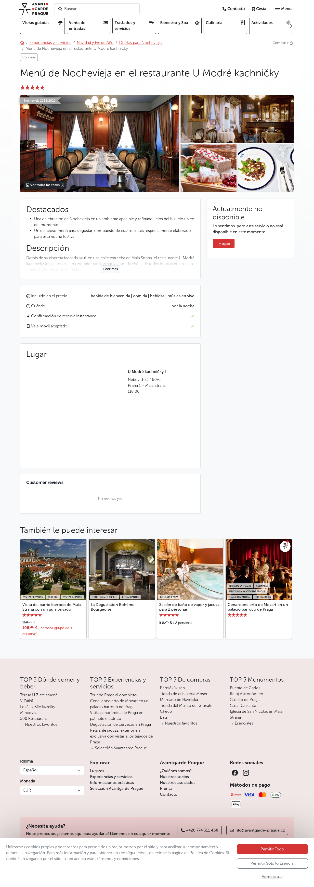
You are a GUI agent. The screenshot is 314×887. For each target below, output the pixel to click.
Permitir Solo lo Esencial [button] (272, 863)
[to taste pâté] (208, 168)
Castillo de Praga (245, 699)
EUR (27, 790)
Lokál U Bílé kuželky (37, 706)
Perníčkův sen (172, 687)
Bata (164, 717)
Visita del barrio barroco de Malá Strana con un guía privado (51, 607)
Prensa (166, 788)
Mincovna (29, 712)
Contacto (168, 794)
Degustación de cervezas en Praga (120, 724)
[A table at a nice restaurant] (237, 119)
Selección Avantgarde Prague (116, 788)
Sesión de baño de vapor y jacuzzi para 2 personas (190, 607)
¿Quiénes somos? (176, 770)
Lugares (97, 770)
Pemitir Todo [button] (272, 849)
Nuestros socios (174, 776)
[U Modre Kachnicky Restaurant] (100, 143)
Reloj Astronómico (246, 693)
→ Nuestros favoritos (38, 724)
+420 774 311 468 (202, 830)
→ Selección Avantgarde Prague (118, 748)
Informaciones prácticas (112, 782)
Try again (223, 243)
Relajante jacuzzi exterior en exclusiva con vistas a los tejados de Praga (121, 736)
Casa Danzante (243, 705)
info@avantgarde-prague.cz (260, 830)
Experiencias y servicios (111, 776)
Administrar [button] (272, 876)
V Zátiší (26, 701)
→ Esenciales (241, 723)
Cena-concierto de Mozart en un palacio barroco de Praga (258, 607)
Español (30, 770)
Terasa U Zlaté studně (39, 695)
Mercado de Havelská (179, 699)
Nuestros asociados (177, 782)
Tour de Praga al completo (113, 695)
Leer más (110, 269)
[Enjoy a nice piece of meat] (265, 168)
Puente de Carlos (245, 687)
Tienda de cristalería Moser (184, 693)
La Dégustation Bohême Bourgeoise (112, 607)
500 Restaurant (33, 718)
